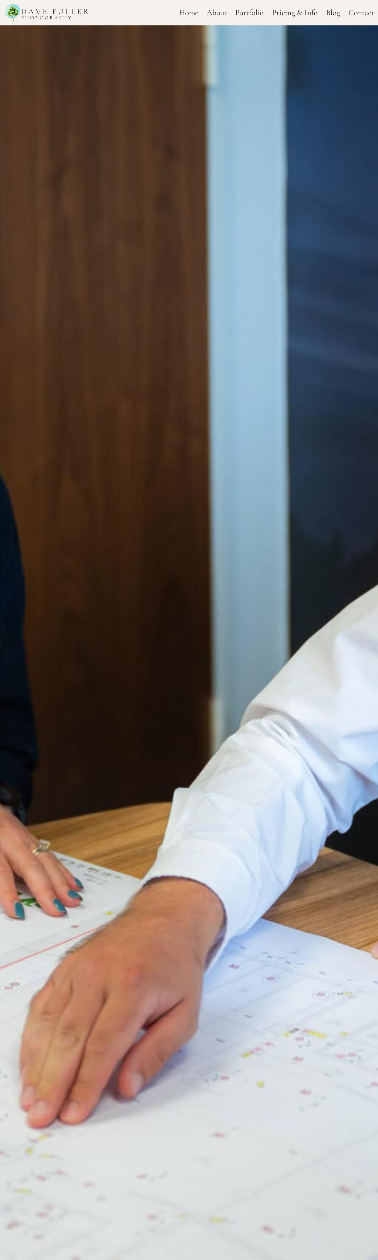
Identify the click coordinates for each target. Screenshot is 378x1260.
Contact (361, 12)
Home (188, 12)
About (217, 12)
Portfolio (249, 12)
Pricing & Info (295, 12)
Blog (333, 12)
